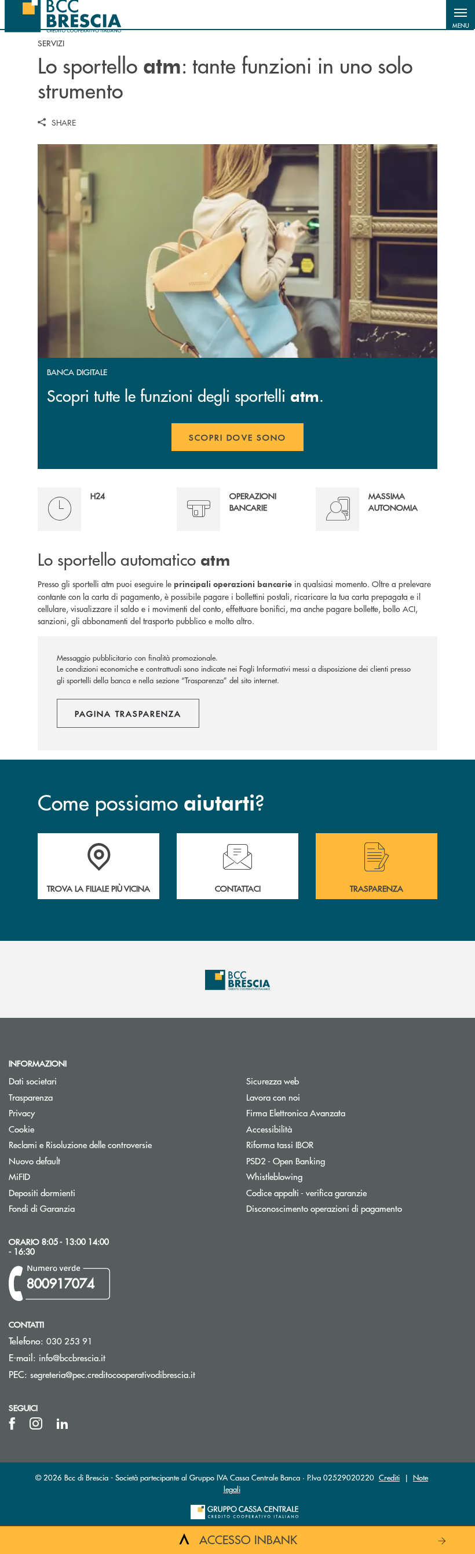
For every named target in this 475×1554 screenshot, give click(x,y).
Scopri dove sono (237, 437)
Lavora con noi (273, 1097)
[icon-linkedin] (62, 1423)
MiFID (19, 1176)
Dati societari (33, 1081)
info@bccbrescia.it (72, 1357)
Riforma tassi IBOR (323, 1144)
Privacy (22, 1112)
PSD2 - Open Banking (285, 1160)
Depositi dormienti (42, 1192)
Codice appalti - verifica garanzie (306, 1192)
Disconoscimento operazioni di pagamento (324, 1208)
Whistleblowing (274, 1176)
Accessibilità (269, 1129)
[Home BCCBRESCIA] (63, 14)
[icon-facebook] (12, 1423)
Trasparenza (31, 1097)
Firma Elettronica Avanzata (295, 1112)
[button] (460, 14)
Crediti (389, 1477)
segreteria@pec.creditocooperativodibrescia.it (112, 1374)
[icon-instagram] (36, 1423)
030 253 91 (69, 1341)
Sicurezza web (272, 1081)
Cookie (21, 1129)
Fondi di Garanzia (42, 1208)
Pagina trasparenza (128, 713)
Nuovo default (34, 1160)
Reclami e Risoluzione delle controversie (80, 1144)
